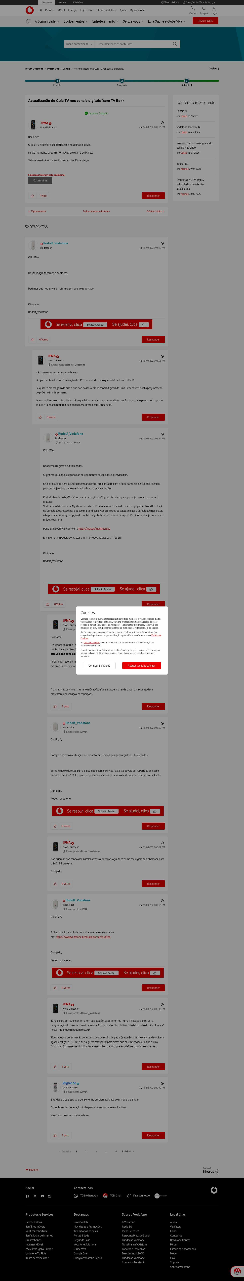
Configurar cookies (99, 665)
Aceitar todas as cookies (142, 665)
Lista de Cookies (92, 642)
